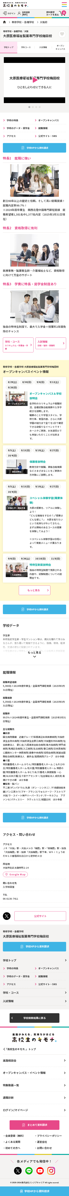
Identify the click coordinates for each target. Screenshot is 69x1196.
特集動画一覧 (11, 1085)
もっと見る (33, 590)
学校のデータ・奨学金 (18, 128)
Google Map (17, 874)
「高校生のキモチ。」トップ (20, 1049)
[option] (34, 80)
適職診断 (8, 1097)
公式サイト (40, 916)
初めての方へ (12, 1148)
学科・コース (16, 345)
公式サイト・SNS (47, 135)
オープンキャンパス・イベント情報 (24, 1073)
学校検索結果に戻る (34, 1018)
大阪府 (43, 22)
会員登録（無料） (15, 1135)
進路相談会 (9, 1060)
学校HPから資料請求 (37, 147)
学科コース (26, 47)
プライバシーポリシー (49, 1135)
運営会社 (42, 1142)
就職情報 (43, 128)
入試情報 (43, 47)
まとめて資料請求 (37, 1125)
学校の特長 (12, 120)
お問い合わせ (44, 1148)
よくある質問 (12, 1142)
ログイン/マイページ (15, 1110)
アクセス (11, 135)
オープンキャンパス (60, 47)
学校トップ (8, 47)
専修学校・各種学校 (23, 22)
